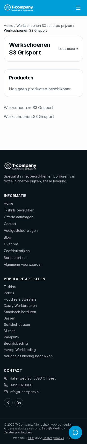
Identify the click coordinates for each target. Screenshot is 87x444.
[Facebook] (8, 402)
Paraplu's (11, 337)
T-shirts (10, 287)
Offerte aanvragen (18, 217)
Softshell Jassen (17, 324)
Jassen (9, 318)
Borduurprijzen (16, 258)
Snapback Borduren (20, 312)
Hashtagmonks (53, 438)
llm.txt (70, 438)
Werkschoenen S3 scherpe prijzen (44, 25)
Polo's (9, 293)
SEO (31, 438)
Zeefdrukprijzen (17, 251)
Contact (10, 224)
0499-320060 (21, 385)
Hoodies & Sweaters (20, 299)
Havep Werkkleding (20, 350)
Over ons (11, 244)
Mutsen (9, 331)
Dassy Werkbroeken (20, 306)
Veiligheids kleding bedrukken (28, 356)
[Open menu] (78, 8)
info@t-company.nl (24, 392)
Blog (7, 237)
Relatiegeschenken (18, 432)
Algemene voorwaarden (23, 264)
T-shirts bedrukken (19, 210)
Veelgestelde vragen (21, 230)
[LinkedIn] (18, 402)
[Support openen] (75, 432)
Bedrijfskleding (16, 343)
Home (8, 25)
